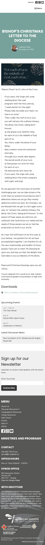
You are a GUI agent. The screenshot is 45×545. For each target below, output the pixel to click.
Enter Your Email (8, 379)
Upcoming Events (10, 302)
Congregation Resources (11, 412)
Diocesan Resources (9, 409)
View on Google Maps (10, 480)
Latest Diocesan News (13, 332)
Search (31, 2)
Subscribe (9, 388)
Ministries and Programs (21, 438)
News (4, 423)
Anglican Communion (28, 526)
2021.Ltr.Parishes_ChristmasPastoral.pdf (21, 292)
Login (11, 540)
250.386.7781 (7, 452)
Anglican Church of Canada (10, 527)
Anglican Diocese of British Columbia (23, 519)
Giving (3, 426)
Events (4, 420)
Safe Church (6, 418)
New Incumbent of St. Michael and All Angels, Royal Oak (22, 339)
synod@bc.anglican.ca (10, 454)
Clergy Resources (8, 415)
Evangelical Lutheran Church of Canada (9, 532)
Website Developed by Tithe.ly (33, 542)
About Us (5, 406)
